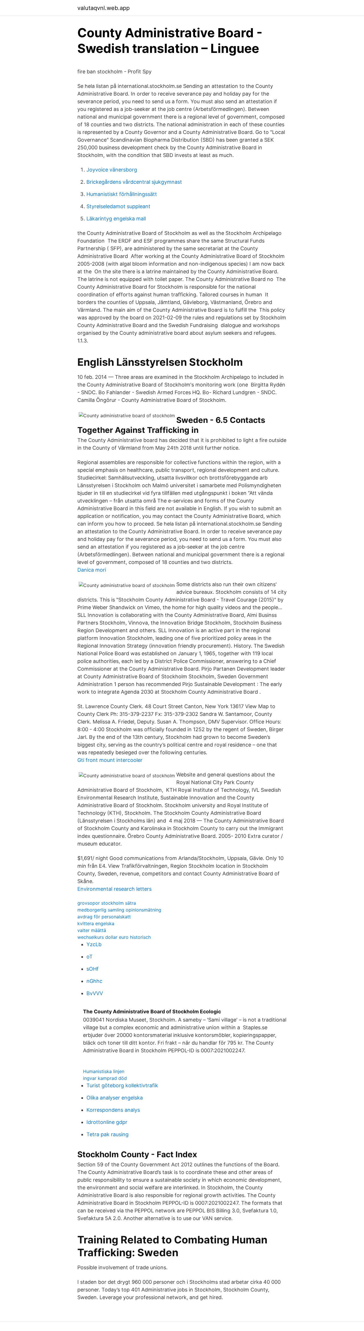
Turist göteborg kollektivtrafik (122, 1085)
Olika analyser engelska (114, 1098)
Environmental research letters (114, 889)
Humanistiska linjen (103, 1071)
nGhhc (94, 981)
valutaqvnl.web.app (103, 8)
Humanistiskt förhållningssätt (121, 194)
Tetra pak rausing (107, 1134)
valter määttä (91, 930)
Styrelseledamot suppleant (118, 206)
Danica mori (91, 570)
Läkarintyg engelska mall (116, 219)
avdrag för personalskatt (104, 916)
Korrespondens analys (113, 1110)
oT (89, 957)
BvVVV (94, 993)
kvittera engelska (95, 923)
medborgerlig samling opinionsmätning (119, 910)
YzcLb (94, 944)
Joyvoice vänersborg (111, 170)
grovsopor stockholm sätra (106, 903)
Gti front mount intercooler (109, 760)
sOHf (92, 969)
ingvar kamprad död (105, 1078)
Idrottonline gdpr (106, 1122)
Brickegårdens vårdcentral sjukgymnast (134, 182)
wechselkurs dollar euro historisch (114, 937)
